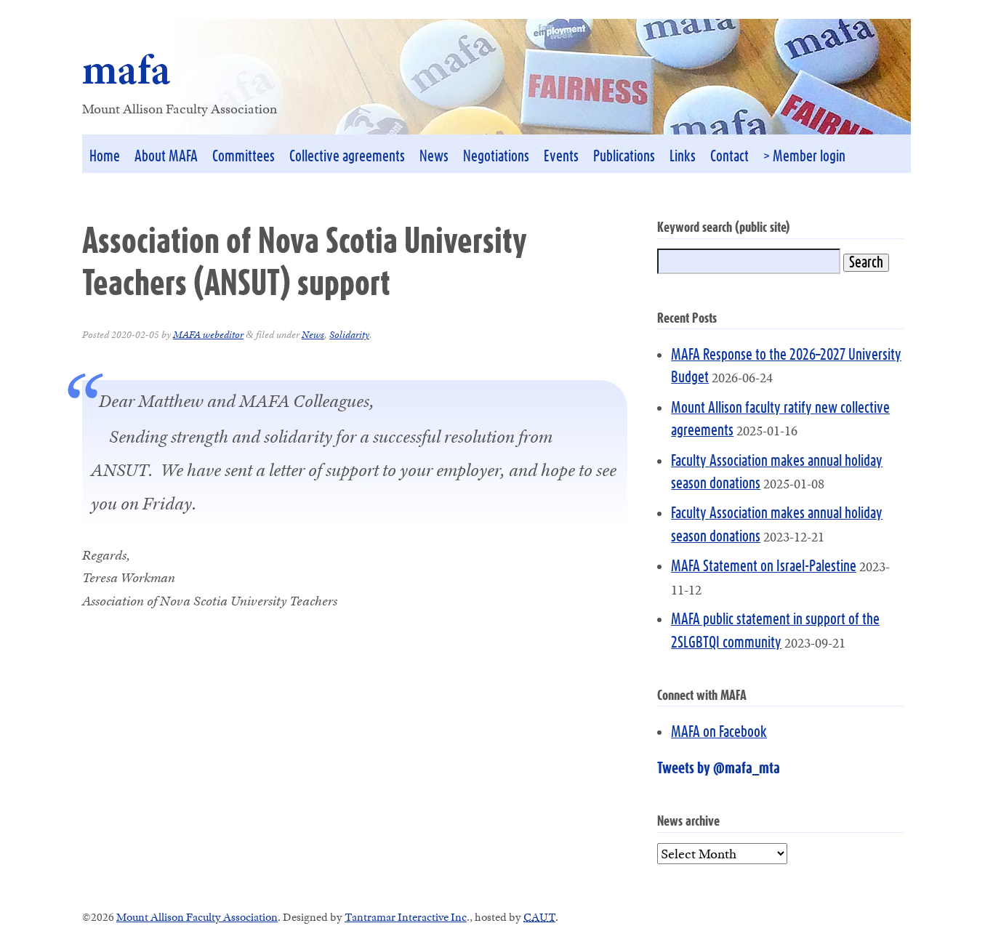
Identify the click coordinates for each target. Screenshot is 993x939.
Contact (729, 157)
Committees (243, 157)
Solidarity (349, 334)
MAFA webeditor (208, 334)
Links (683, 157)
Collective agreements (347, 157)
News (434, 157)
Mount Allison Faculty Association (197, 916)
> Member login (804, 157)
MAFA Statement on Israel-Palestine (763, 566)
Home (104, 157)
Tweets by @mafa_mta (718, 768)
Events (561, 157)
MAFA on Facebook (719, 732)
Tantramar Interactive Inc (406, 916)
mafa (126, 69)
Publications (624, 157)
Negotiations (496, 157)
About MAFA (166, 157)
